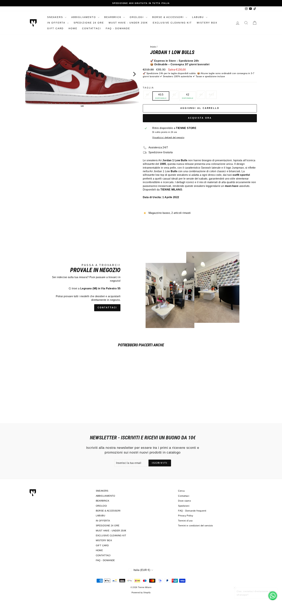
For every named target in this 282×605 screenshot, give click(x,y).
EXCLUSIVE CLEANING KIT (172, 22)
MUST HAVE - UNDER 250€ (128, 22)
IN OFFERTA (56, 22)
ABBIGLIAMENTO (84, 17)
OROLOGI (137, 17)
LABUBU (198, 17)
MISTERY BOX (207, 22)
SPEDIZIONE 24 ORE (89, 22)
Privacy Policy (185, 515)
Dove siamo (184, 501)
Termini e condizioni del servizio (195, 525)
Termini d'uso (185, 520)
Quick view (53, 393)
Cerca (181, 491)
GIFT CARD (55, 28)
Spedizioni (183, 506)
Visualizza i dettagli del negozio (168, 137)
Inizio (153, 47)
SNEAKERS (55, 17)
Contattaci (183, 496)
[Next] (134, 74)
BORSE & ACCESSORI (168, 17)
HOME (73, 28)
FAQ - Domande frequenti (192, 511)
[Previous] (30, 74)
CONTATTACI (91, 28)
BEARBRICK (113, 17)
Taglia (148, 87)
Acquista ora (200, 118)
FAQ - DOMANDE (118, 28)
